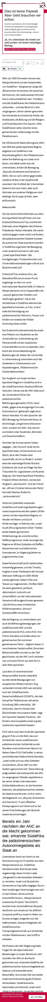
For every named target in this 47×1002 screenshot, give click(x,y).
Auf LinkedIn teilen (37, 63)
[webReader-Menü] (4, 69)
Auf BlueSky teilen (32, 63)
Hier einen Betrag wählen (20, 49)
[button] (12, 68)
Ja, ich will (37, 997)
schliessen (41, 6)
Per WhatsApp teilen (28, 63)
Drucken (42, 63)
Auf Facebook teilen (23, 63)
